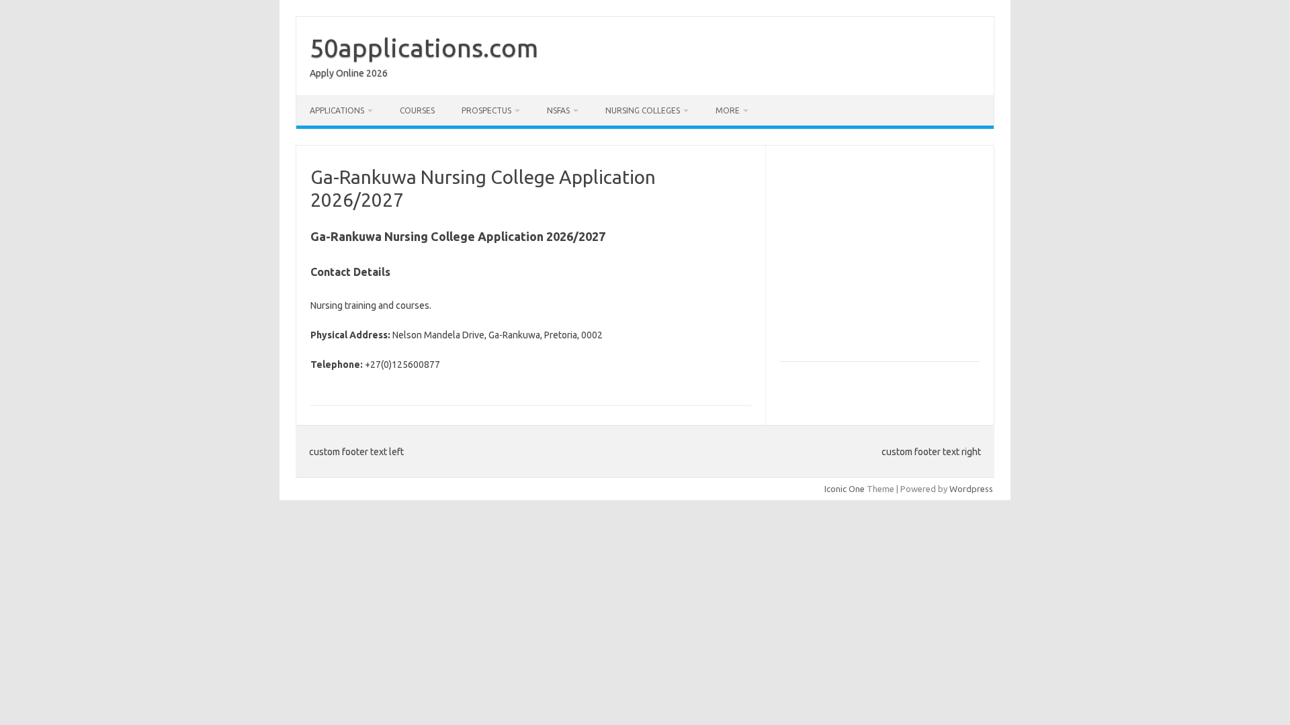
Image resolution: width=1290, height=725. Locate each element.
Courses (417, 110)
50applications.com (424, 48)
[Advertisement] (892, 259)
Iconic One (844, 488)
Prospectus (486, 110)
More (728, 110)
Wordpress (971, 488)
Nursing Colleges (642, 110)
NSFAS (558, 110)
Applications (337, 110)
